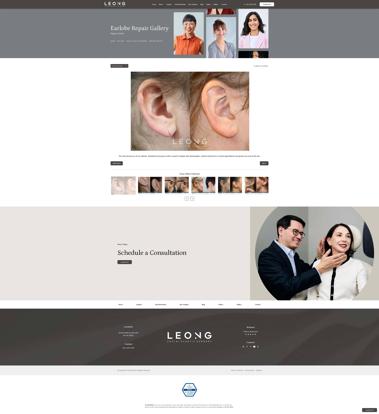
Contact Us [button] (369, 410)
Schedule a (152, 250)
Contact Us (267, 4)
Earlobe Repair (155, 41)
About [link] (161, 4)
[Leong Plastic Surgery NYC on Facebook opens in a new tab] (247, 346)
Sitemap (259, 370)
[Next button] (192, 199)
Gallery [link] (215, 4)
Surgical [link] (169, 4)
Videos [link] (208, 4)
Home (113, 41)
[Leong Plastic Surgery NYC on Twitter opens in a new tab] (250, 346)
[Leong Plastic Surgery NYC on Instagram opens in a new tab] (243, 346)
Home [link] (154, 4)
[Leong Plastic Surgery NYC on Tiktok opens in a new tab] (258, 346)
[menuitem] (154, 4)
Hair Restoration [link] (180, 4)
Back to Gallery (261, 66)
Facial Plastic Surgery (136, 41)
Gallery (120, 41)
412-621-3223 (229, 407)
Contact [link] (224, 4)
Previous (117, 163)
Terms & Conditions (237, 370)
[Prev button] (187, 199)
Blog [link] (201, 4)
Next (264, 163)
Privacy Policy (250, 370)
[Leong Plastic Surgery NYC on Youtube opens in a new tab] (254, 346)
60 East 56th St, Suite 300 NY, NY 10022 (128, 334)
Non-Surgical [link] (192, 4)
